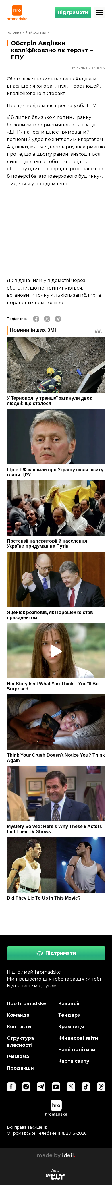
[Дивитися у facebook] (11, 1086)
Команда (18, 1015)
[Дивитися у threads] (101, 1086)
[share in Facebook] (36, 319)
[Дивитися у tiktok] (86, 1086)
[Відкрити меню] (99, 12)
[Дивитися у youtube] (56, 1086)
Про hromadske (26, 1003)
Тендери (69, 1015)
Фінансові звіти (78, 1038)
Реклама (18, 1056)
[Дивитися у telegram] (41, 1086)
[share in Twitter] (47, 319)
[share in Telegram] (58, 319)
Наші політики (76, 1049)
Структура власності (20, 1041)
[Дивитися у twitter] (71, 1086)
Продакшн (20, 1068)
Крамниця (71, 1026)
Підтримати (73, 12)
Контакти (19, 1026)
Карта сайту (73, 1061)
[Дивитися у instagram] (26, 1086)
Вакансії (69, 1003)
